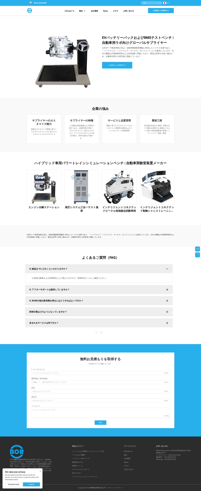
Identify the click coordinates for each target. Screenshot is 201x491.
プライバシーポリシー (115, 488)
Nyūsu (105, 11)
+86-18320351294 (170, 457)
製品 (81, 11)
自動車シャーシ (77, 466)
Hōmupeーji (69, 11)
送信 (100, 423)
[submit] (160, 3)
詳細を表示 (44, 187)
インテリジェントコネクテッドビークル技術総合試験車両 (119, 209)
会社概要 (94, 11)
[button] (96, 332)
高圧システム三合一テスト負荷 (81, 209)
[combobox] (36, 382)
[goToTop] (197, 254)
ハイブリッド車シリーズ (81, 458)
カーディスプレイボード (81, 469)
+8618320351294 (170, 459)
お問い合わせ (128, 11)
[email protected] (40, 3)
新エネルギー (77, 473)
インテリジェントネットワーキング (84, 477)
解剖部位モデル (77, 462)
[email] (197, 249)
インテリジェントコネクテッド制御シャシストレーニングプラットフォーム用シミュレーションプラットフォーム (157, 209)
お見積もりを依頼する (161, 10)
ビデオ (115, 11)
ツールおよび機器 (78, 455)
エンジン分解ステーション (44, 207)
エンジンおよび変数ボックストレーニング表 (88, 451)
